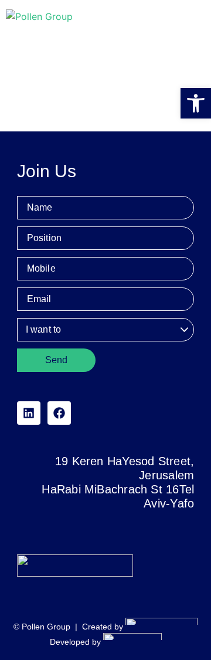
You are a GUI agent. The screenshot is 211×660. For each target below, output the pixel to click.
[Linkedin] (28, 413)
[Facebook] (59, 413)
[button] (196, 103)
